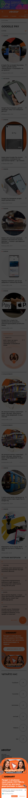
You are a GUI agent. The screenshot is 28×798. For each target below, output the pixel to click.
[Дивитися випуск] (14, 766)
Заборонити (22, 796)
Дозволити (14, 796)
